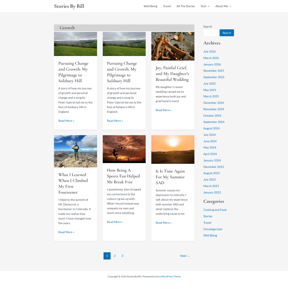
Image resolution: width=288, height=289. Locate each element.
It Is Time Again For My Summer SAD (170, 177)
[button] (208, 6)
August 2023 (211, 173)
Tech (203, 6)
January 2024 (212, 160)
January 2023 (212, 192)
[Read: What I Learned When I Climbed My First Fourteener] (75, 151)
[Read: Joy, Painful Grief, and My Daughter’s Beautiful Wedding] (172, 46)
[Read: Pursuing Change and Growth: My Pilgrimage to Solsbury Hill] (75, 43)
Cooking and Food (214, 209)
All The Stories (186, 6)
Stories (207, 216)
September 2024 (213, 122)
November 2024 (213, 109)
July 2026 (209, 51)
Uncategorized (212, 229)
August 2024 (211, 128)
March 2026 (211, 58)
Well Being (150, 6)
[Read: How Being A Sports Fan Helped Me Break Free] (124, 148)
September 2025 (213, 77)
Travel (167, 6)
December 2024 (213, 102)
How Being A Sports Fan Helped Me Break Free (123, 176)
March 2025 (211, 96)
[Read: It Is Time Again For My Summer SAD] (172, 149)
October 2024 (212, 115)
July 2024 (209, 134)
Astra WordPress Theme (168, 276)
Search (207, 26)
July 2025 (209, 83)
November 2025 (213, 70)
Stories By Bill (69, 6)
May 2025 (209, 90)
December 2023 (213, 166)
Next (185, 255)
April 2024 (210, 154)
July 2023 (209, 179)
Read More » (66, 121)
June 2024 (210, 141)
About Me (221, 6)
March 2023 (211, 186)
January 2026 (212, 64)
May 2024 (209, 147)
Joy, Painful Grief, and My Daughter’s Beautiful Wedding (172, 73)
